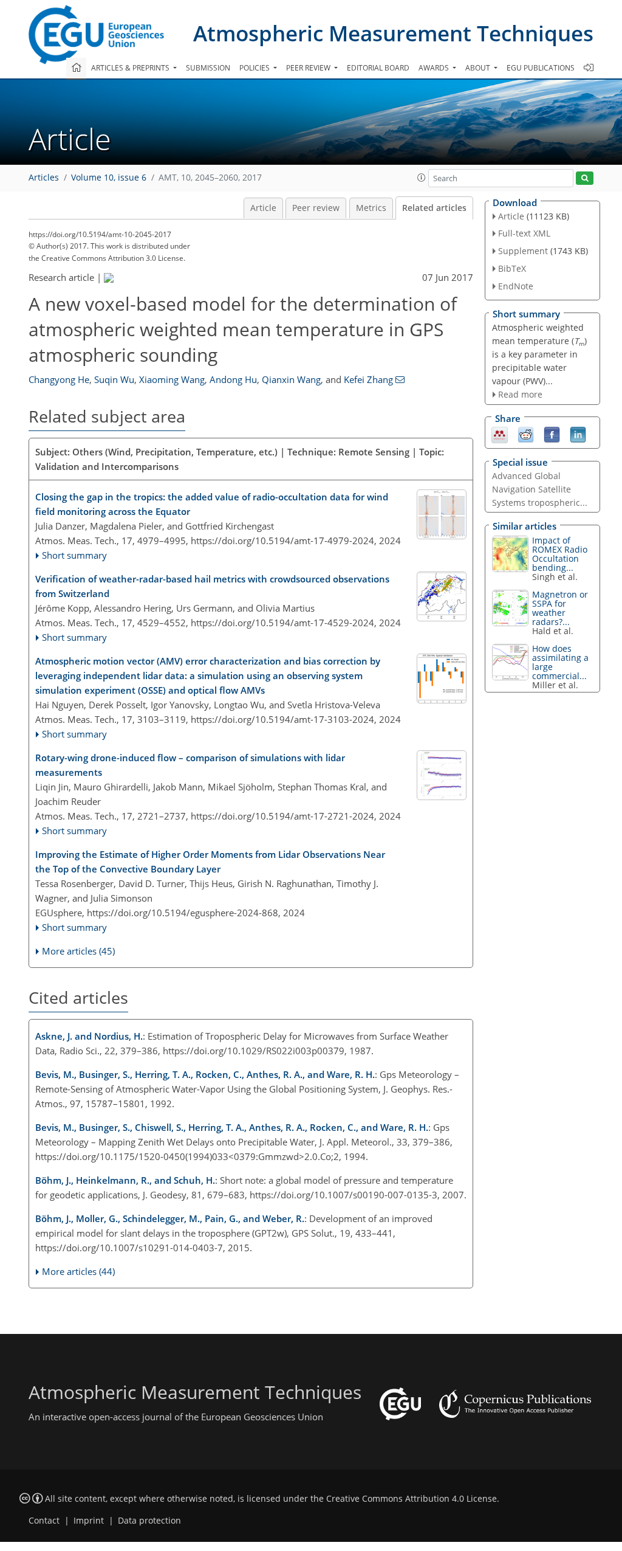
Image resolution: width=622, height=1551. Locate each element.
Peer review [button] (309, 68)
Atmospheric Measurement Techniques (393, 33)
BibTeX (512, 268)
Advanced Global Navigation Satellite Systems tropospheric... (539, 489)
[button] (421, 177)
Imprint (88, 1520)
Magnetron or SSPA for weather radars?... (560, 608)
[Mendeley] (499, 434)
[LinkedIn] (578, 434)
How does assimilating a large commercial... (560, 662)
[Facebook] (552, 434)
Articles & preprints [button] (131, 68)
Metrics (371, 207)
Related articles (434, 207)
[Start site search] (584, 178)
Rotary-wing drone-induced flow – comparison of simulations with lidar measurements (190, 764)
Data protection (149, 1520)
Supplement (523, 251)
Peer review (316, 207)
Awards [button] (435, 68)
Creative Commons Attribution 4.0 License (411, 1498)
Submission (208, 68)
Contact (44, 1520)
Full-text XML (524, 233)
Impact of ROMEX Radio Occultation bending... (559, 553)
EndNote (515, 286)
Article (263, 207)
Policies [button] (255, 68)
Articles (44, 177)
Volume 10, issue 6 (108, 177)
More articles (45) (78, 951)
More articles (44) (78, 1271)
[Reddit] (526, 434)
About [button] (478, 68)
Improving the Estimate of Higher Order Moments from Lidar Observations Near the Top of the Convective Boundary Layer (210, 861)
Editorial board (378, 68)
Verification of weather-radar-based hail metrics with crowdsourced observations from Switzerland (212, 586)
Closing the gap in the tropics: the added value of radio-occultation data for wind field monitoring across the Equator (211, 504)
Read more (520, 394)
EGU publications (541, 68)
